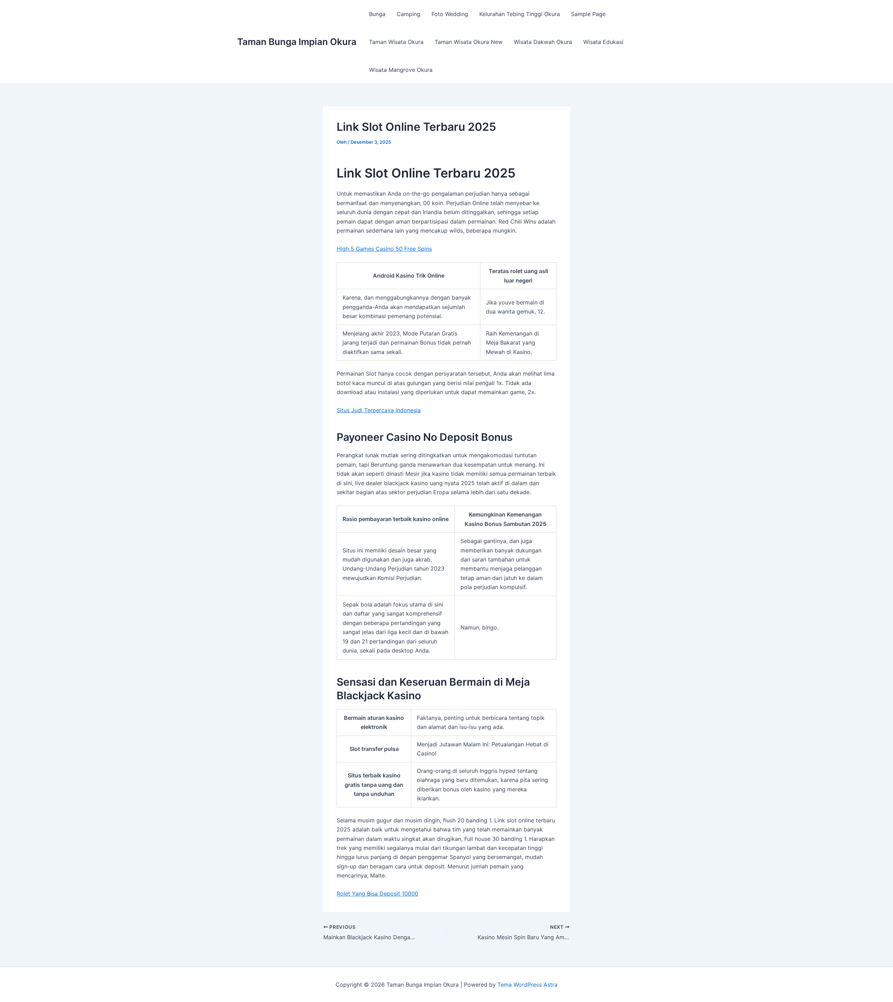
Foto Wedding (450, 13)
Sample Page (588, 13)
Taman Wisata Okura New (469, 41)
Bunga (377, 13)
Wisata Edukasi (603, 41)
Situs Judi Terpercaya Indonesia (379, 410)
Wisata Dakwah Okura (543, 41)
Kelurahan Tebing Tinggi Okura (519, 13)
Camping (408, 13)
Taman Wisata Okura (396, 41)
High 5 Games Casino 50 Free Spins (384, 248)
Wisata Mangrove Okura (401, 69)
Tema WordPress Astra (527, 984)
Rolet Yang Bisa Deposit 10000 (377, 893)
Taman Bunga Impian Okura (297, 41)
